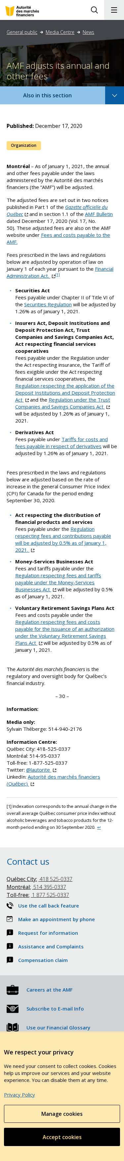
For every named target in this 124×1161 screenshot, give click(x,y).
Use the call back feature (48, 905)
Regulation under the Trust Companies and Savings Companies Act (62, 403)
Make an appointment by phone (56, 919)
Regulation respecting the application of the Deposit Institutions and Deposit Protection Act (65, 392)
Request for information (48, 932)
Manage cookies (62, 1113)
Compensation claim (43, 960)
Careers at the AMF (49, 989)
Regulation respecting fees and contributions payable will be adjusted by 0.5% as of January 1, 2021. (63, 539)
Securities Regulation (48, 304)
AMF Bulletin (99, 214)
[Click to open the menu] (114, 10)
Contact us (28, 861)
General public (22, 32)
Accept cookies (62, 1137)
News (88, 32)
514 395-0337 (36, 887)
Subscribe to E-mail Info (55, 1008)
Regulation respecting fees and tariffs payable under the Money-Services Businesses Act (58, 582)
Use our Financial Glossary (58, 1027)
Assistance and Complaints (51, 946)
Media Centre (60, 32)
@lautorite (41, 769)
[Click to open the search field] (94, 10)
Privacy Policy (19, 1094)
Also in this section (54, 97)
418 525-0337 (39, 879)
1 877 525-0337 (38, 895)
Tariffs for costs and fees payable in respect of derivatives (61, 442)
